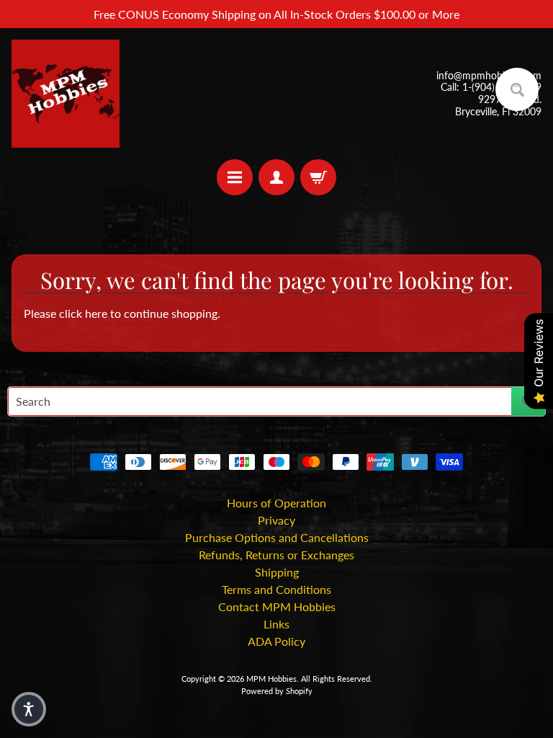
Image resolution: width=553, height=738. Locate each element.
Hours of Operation (276, 503)
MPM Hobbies (271, 678)
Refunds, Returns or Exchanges (276, 554)
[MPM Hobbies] (66, 94)
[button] (29, 709)
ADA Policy (276, 641)
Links (276, 624)
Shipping (277, 572)
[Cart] (318, 177)
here (96, 313)
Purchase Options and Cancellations (277, 537)
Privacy (276, 520)
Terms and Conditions (276, 589)
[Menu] (235, 177)
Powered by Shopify (277, 690)
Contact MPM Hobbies (277, 606)
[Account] (276, 177)
